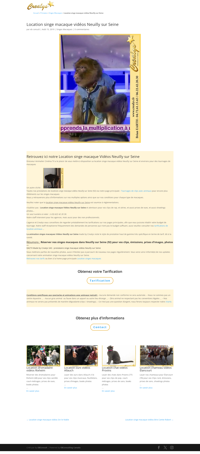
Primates (43, 13)
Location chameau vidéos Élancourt (156, 369)
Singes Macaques (55, 13)
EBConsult (42, 447)
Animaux (103, 6)
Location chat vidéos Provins (115, 369)
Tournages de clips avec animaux (136, 191)
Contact (164, 6)
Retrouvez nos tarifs (36, 258)
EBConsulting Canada (70, 447)
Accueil (36, 13)
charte (168, 301)
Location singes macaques (89, 258)
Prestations (120, 6)
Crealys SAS (46, 248)
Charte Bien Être (86, 6)
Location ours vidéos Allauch (77, 369)
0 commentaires (82, 29)
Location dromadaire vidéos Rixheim (39, 369)
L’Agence (136, 6)
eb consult (35, 29)
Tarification (150, 6)
